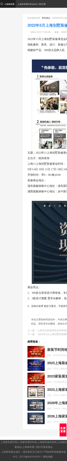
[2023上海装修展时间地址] (36, 365)
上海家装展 (9, 3)
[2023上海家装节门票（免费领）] (36, 391)
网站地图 (48, 456)
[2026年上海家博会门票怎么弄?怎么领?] (36, 405)
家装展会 (46, 17)
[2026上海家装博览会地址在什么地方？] (36, 418)
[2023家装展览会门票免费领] (36, 378)
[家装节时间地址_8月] (36, 351)
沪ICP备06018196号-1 (30, 456)
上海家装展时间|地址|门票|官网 (31, 3)
